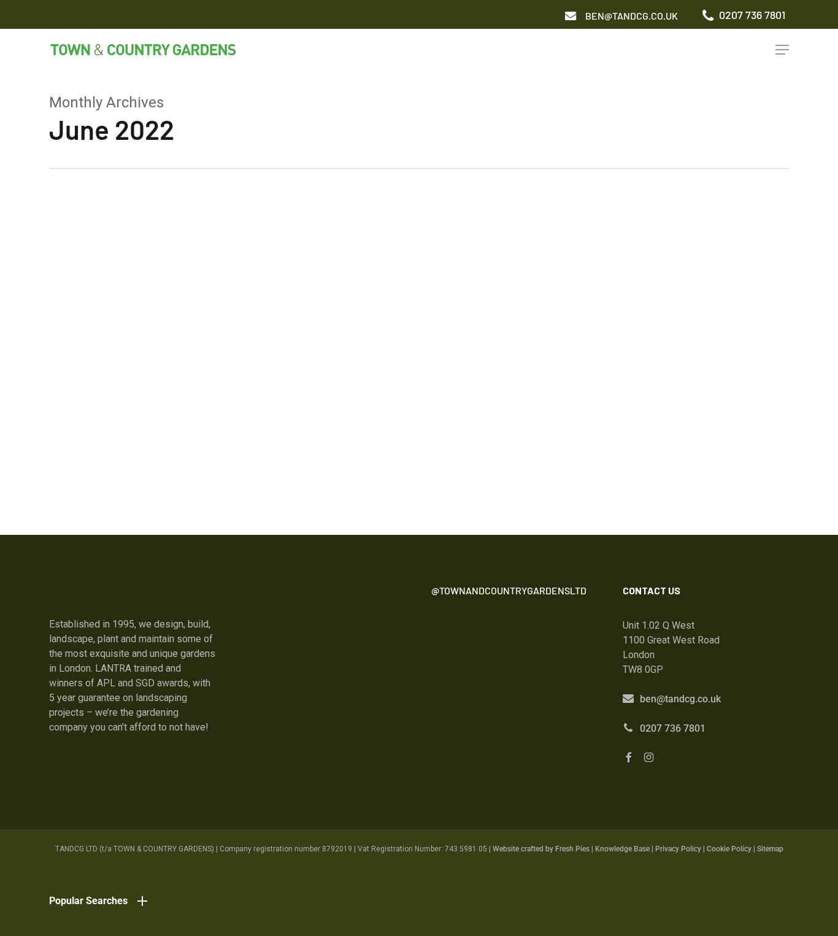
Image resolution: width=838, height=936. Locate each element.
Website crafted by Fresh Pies (541, 849)
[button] (631, 15)
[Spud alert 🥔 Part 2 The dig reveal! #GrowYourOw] (471, 648)
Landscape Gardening (95, 438)
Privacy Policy (678, 849)
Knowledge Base (622, 849)
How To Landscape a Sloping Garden (156, 419)
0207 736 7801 (672, 728)
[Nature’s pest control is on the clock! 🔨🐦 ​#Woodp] (471, 699)
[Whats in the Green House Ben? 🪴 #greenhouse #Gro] (558, 648)
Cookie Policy (729, 849)
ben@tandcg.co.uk (680, 699)
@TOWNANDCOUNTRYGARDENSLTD (508, 590)
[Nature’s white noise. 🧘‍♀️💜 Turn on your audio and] (558, 699)
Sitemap (770, 849)
